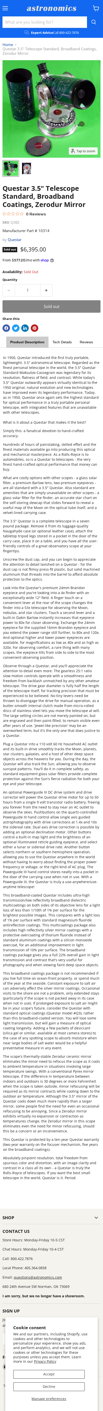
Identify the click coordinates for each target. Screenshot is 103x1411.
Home (7, 45)
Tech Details (62, 342)
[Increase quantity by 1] (46, 290)
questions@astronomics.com (38, 1277)
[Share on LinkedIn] (25, 328)
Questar (15, 239)
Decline (49, 1386)
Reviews (86, 342)
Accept (48, 1374)
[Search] (93, 22)
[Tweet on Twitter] (16, 328)
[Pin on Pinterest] (34, 328)
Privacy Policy (45, 1361)
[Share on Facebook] (6, 328)
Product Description (27, 342)
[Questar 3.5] (11, 168)
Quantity (9, 280)
